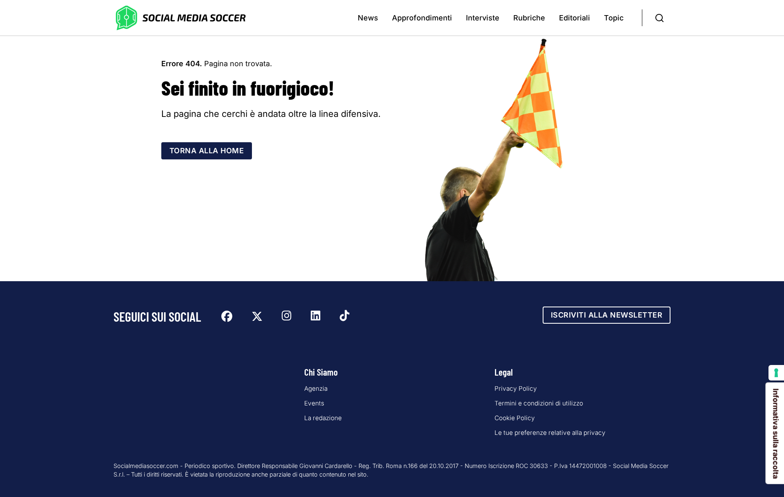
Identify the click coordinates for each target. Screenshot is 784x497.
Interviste (482, 17)
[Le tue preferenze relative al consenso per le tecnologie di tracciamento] (776, 373)
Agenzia (315, 388)
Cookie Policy (514, 418)
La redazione (323, 418)
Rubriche (529, 17)
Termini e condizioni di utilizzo (538, 403)
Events (314, 403)
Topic (614, 17)
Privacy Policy (515, 388)
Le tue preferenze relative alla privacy (550, 433)
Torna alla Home (206, 150)
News (368, 17)
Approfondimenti (422, 17)
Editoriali (574, 17)
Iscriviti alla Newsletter (607, 315)
